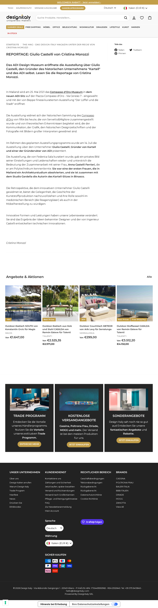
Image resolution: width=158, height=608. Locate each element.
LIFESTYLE (115, 27)
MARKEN (135, 27)
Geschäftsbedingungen (92, 478)
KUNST (125, 27)
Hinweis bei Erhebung (53, 604)
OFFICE (56, 27)
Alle (149, 276)
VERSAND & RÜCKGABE (46, 8)
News (12, 499)
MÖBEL (46, 27)
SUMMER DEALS (15, 27)
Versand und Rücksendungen (60, 490)
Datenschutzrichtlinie (91, 495)
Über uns (14, 478)
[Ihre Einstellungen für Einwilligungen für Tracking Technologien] (5, 603)
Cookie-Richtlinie (89, 499)
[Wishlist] (142, 18)
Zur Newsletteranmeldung (58, 507)
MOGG (119, 499)
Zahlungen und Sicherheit (58, 482)
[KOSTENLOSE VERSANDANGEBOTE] (78, 400)
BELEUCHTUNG (69, 27)
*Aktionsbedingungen (91, 482)
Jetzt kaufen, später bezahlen (60, 486)
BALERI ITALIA (122, 486)
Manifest (14, 495)
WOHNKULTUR (86, 27)
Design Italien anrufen (20, 482)
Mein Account (52, 511)
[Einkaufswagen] (150, 18)
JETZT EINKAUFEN (79, 444)
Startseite (12, 44)
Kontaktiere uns (53, 478)
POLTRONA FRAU (124, 482)
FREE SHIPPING (33, 27)
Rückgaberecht (88, 486)
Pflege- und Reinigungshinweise (61, 499)
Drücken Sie (16, 503)
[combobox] (82, 17)
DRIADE (120, 495)
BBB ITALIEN (122, 490)
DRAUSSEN (101, 27)
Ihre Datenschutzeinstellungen (90, 604)
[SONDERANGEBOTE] (128, 400)
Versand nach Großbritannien (59, 495)
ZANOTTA (121, 503)
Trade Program (17, 490)
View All (120, 507)
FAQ (47, 503)
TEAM (10, 8)
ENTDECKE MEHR (29, 444)
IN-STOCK (12, 33)
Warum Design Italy (19, 486)
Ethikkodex (15, 507)
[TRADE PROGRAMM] (29, 400)
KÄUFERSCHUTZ (23, 8)
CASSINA (120, 478)
